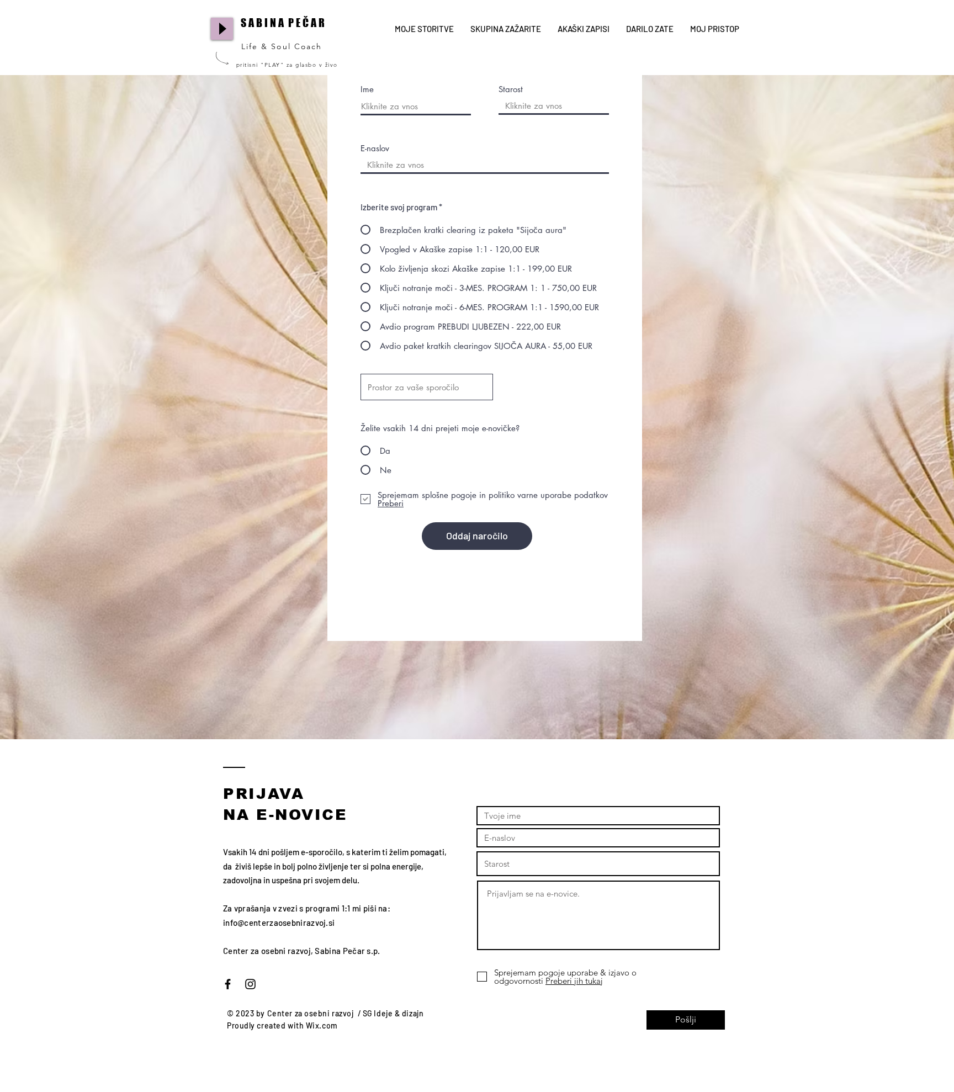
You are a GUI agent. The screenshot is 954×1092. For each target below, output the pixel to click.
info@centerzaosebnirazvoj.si (279, 922)
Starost (511, 89)
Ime (367, 89)
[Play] (222, 29)
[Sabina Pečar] (250, 984)
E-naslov (375, 148)
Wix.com (322, 1025)
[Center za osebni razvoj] (228, 984)
